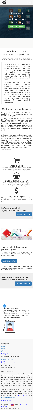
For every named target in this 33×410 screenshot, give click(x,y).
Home (3, 346)
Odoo (12, 404)
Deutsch (9, 400)
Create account (23, 214)
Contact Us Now (22, 283)
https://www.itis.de (23, 395)
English (3, 400)
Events (3, 348)
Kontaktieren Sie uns (7, 359)
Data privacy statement (8, 363)
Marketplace (5, 354)
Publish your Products (17, 26)
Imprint (3, 361)
